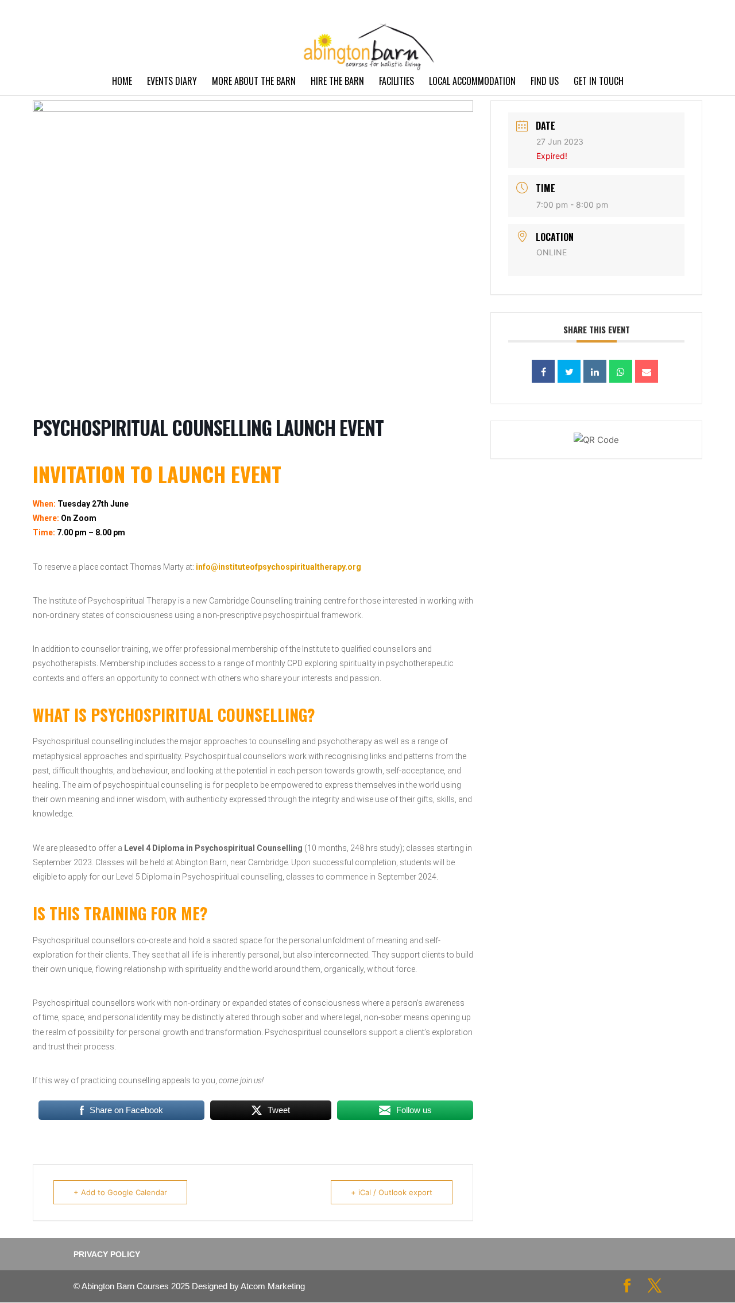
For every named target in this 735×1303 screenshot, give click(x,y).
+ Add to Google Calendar (120, 1192)
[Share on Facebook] (543, 371)
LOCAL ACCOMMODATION (472, 82)
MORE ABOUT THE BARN (254, 82)
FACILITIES (396, 82)
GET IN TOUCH (599, 82)
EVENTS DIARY (172, 82)
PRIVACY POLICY (632, 9)
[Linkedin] (594, 371)
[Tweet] (569, 371)
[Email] (646, 371)
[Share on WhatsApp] (620, 371)
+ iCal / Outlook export (391, 1192)
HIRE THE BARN (337, 82)
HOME (122, 82)
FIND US (545, 82)
